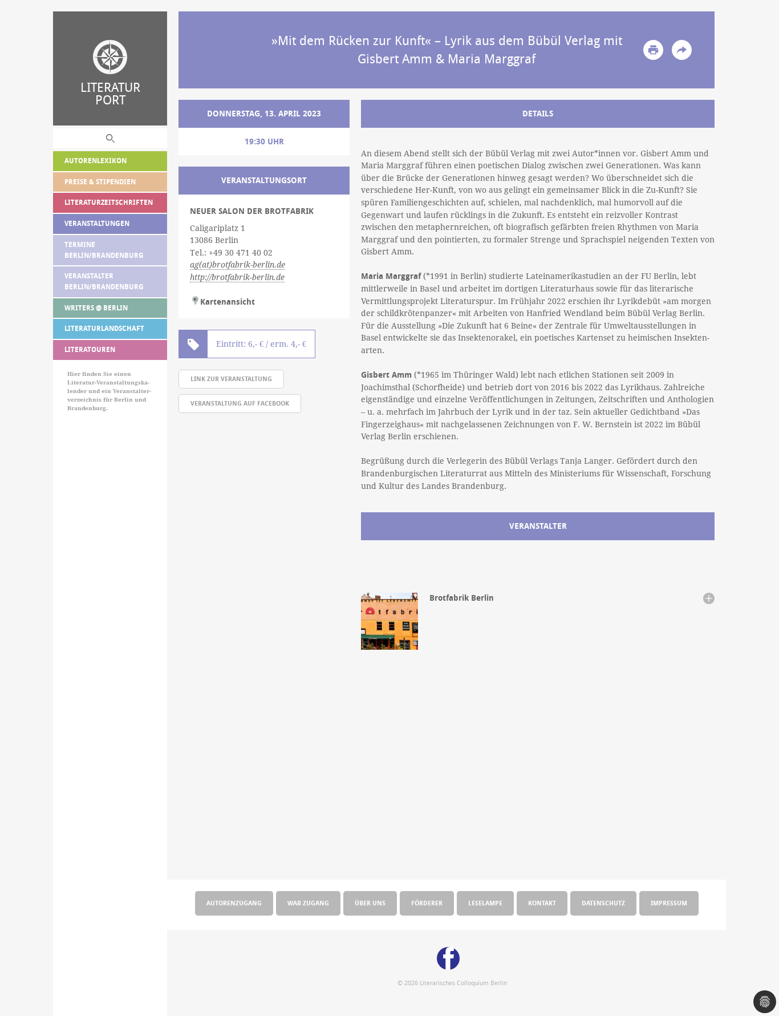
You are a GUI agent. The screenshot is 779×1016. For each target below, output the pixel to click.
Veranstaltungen (96, 223)
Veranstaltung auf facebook (239, 403)
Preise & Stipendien (100, 182)
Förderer (427, 902)
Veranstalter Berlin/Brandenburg (104, 281)
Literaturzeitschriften (108, 202)
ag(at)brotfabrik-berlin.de (237, 264)
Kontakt (542, 902)
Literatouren (89, 349)
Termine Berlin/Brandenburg (104, 250)
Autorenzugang (234, 902)
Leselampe (485, 902)
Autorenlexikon (95, 160)
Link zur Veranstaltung (231, 378)
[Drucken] (653, 50)
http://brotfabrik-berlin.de (237, 277)
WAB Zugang (308, 902)
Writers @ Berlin (96, 308)
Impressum (669, 902)
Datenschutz (603, 902)
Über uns (370, 902)
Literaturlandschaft (104, 328)
